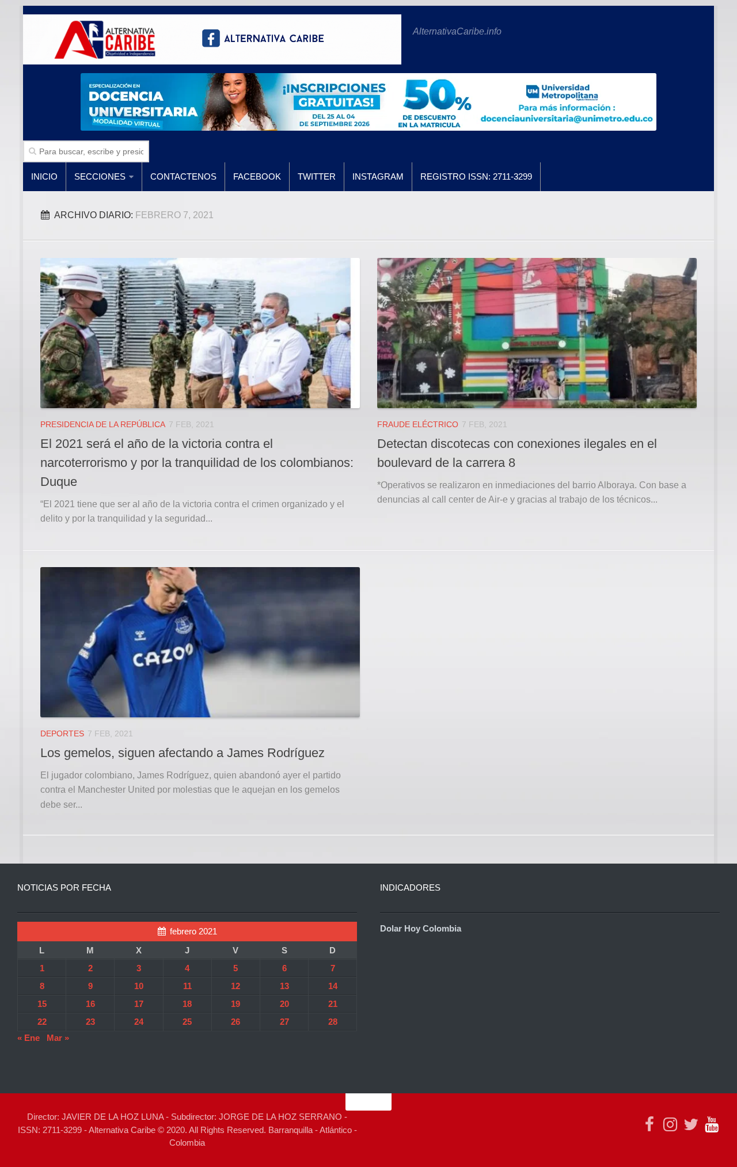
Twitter (317, 176)
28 (332, 1022)
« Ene (28, 1038)
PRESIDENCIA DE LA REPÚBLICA (102, 424)
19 (235, 1004)
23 (90, 1022)
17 (138, 1004)
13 (284, 986)
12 (235, 986)
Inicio (44, 176)
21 (332, 1004)
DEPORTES (62, 733)
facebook (257, 176)
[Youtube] (712, 1124)
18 (187, 1004)
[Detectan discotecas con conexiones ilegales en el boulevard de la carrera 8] (537, 333)
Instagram (378, 176)
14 (332, 986)
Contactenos (183, 176)
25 (187, 1022)
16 (90, 1004)
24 (138, 1022)
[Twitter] (691, 1124)
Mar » (58, 1038)
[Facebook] (649, 1124)
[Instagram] (670, 1124)
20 (284, 1004)
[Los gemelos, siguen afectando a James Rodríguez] (200, 642)
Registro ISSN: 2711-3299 (476, 176)
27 (284, 1022)
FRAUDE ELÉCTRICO (417, 424)
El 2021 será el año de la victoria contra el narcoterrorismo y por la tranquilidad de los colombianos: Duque (197, 462)
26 (235, 1022)
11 (187, 986)
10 (138, 986)
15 (42, 1004)
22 (42, 1022)
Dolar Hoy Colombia (420, 928)
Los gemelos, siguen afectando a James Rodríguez (182, 753)
